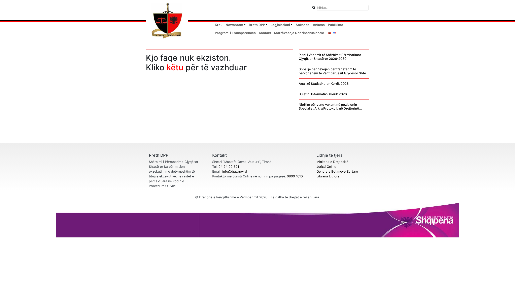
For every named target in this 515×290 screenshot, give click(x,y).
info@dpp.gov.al (234, 171)
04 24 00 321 (228, 167)
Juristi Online (326, 167)
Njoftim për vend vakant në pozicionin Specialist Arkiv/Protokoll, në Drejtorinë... (330, 106)
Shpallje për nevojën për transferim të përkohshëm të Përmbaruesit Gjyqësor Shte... (334, 71)
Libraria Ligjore (327, 176)
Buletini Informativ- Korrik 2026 (323, 94)
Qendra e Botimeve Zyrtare (337, 171)
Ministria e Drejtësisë (332, 162)
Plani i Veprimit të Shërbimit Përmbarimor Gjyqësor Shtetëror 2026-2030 (330, 57)
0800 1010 (295, 176)
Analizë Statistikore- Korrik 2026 (324, 84)
